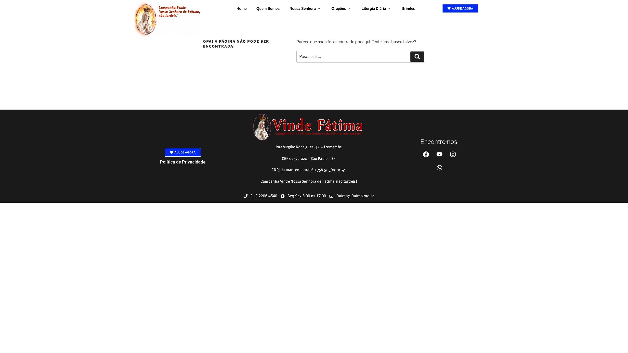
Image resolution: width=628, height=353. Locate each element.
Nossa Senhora (302, 8)
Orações (338, 8)
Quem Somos (268, 8)
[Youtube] (439, 154)
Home (241, 8)
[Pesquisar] (417, 56)
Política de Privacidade (183, 161)
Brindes (408, 8)
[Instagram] (453, 154)
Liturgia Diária (374, 8)
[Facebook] (426, 154)
